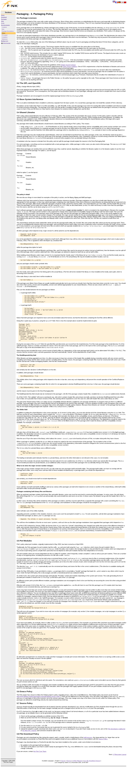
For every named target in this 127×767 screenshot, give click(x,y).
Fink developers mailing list (116, 729)
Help (2, 21)
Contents (4, 27)
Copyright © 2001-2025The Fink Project (8, 761)
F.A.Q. (2, 23)
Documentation (5, 25)
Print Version (6, 43)
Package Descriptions (8, 31)
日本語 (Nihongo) (77, 761)
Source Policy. (103, 739)
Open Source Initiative (70, 66)
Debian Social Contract (68, 65)
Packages (4, 19)
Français (63, 761)
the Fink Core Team (40, 751)
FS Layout (4, 35)
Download (4, 17)
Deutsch (69, 761)
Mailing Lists (4, 41)
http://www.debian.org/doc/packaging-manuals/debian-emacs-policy (38, 696)
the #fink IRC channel (29, 730)
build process (88, 737)
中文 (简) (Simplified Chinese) (91, 761)
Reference (5, 39)
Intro (3, 29)
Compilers (4, 37)
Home (2, 15)
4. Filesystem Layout (119, 754)
